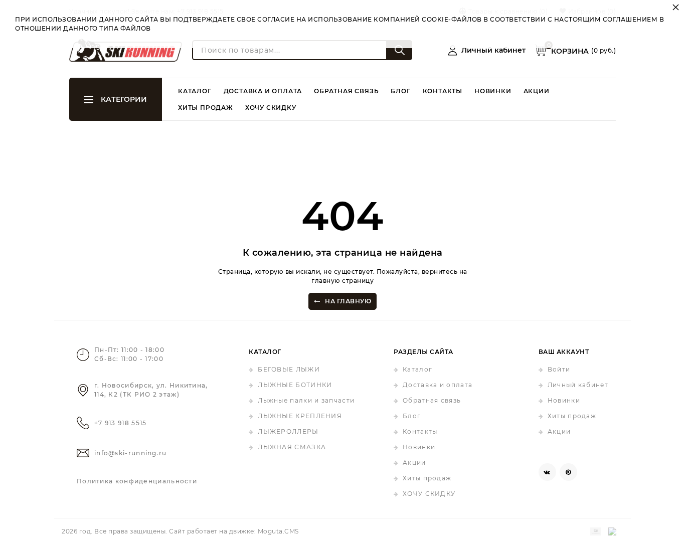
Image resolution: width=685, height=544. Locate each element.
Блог (400, 91)
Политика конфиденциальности (137, 481)
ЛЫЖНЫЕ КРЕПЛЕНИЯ (300, 416)
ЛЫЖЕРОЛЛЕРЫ (288, 431)
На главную (348, 301)
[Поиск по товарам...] (399, 50)
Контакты (442, 91)
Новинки (492, 91)
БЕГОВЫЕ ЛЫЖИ (289, 369)
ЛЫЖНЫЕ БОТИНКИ (295, 385)
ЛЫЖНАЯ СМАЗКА (292, 447)
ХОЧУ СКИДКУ (270, 107)
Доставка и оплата (263, 91)
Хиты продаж (205, 107)
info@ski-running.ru (130, 453)
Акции (537, 91)
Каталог (195, 91)
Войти (559, 369)
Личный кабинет (578, 385)
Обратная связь (346, 91)
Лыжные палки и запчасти (306, 400)
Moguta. (278, 531)
